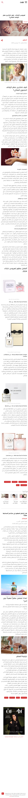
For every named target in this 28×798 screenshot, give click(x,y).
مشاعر (18, 697)
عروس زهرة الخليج (22, 481)
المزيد (10, 796)
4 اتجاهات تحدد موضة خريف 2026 (23, 502)
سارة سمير (24, 43)
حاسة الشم (12, 697)
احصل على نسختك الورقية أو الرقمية (14, 736)
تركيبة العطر (24, 697)
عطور (18, 485)
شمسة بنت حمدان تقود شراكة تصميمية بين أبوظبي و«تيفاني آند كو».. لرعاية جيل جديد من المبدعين (4, 502)
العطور (6, 697)
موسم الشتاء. (7, 481)
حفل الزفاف (14, 481)
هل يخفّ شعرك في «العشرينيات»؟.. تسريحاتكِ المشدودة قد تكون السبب (14, 502)
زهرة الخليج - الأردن (22, 521)
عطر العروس (23, 485)
